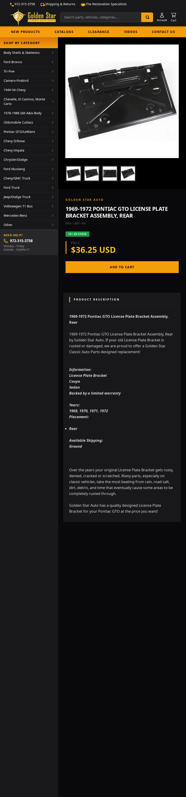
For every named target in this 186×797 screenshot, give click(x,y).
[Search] (147, 17)
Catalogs (64, 32)
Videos (130, 32)
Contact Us (163, 32)
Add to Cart (122, 267)
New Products (25, 32)
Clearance (99, 32)
